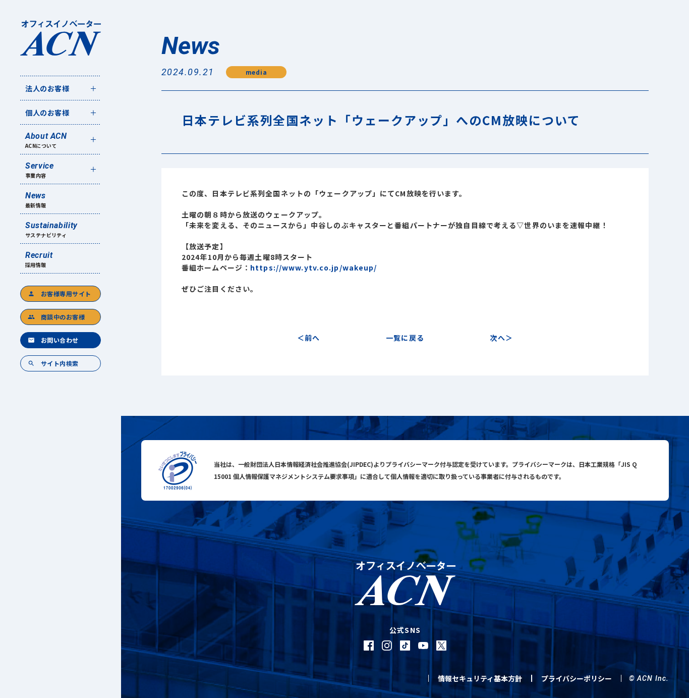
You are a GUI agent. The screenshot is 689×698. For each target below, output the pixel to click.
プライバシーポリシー (576, 678)
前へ (312, 338)
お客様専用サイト (59, 293)
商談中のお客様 (56, 316)
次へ (497, 338)
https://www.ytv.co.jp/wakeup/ (313, 267)
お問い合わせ (53, 340)
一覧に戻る (405, 338)
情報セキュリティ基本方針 (480, 678)
